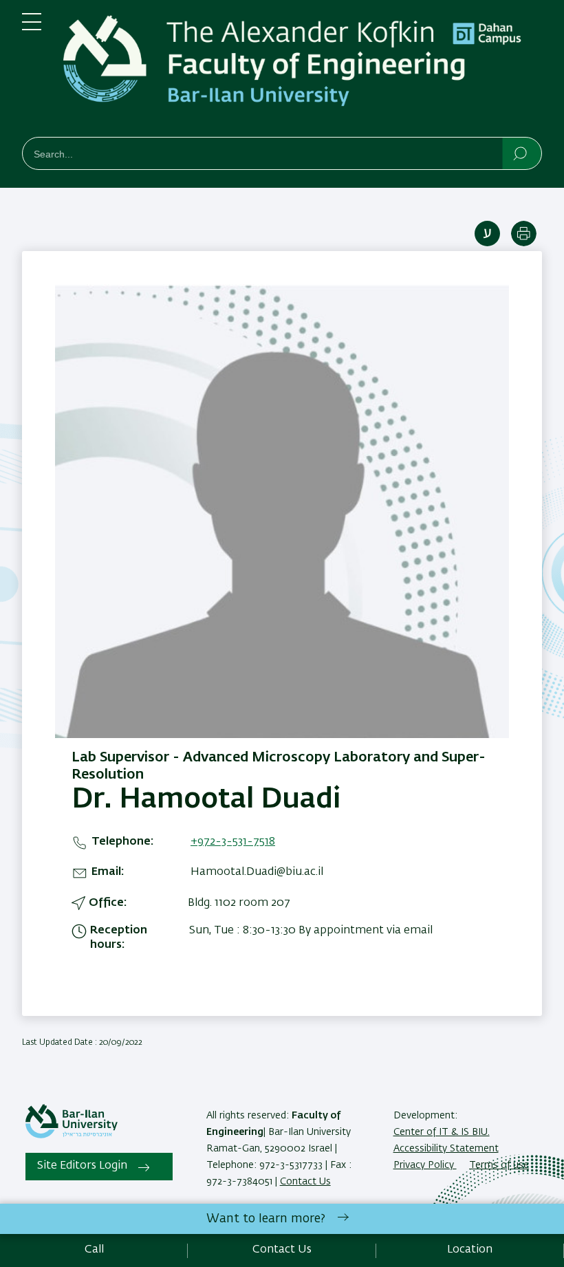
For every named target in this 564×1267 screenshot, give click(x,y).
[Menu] (31, 27)
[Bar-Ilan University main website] (71, 1135)
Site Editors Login (82, 1165)
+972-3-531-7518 (233, 841)
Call (94, 1249)
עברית (487, 233)
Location (469, 1249)
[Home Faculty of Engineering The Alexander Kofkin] (302, 71)
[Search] (521, 153)
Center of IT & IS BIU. (441, 1132)
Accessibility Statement (446, 1149)
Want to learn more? (265, 1219)
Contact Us (305, 1182)
